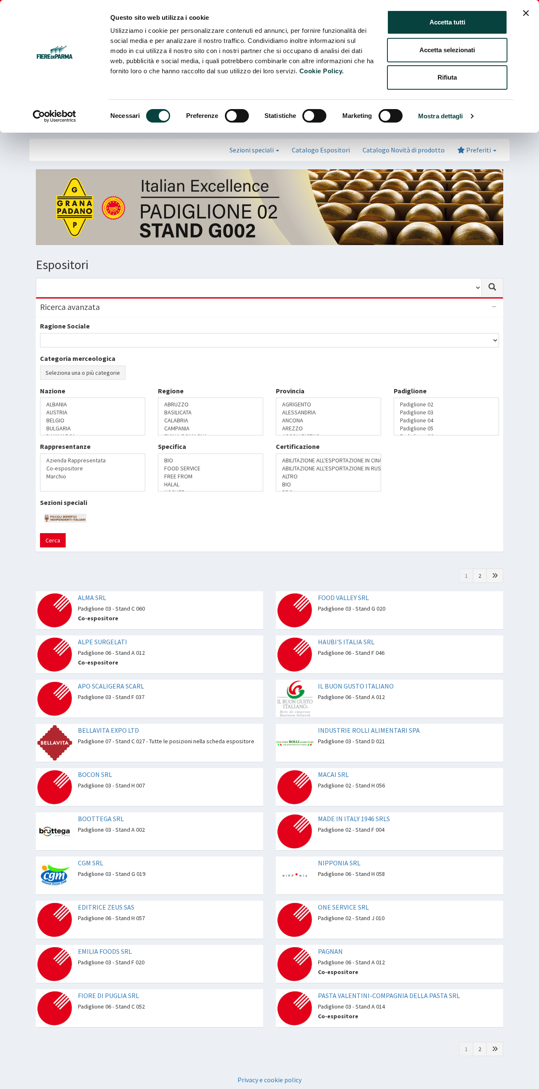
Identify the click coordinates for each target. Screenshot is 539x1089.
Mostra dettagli (440, 116)
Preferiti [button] (478, 150)
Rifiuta (447, 77)
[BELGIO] (92, 420)
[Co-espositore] (92, 468)
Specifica (172, 446)
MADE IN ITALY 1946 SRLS (354, 818)
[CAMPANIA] (210, 428)
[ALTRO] (328, 476)
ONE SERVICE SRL (343, 907)
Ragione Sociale (65, 326)
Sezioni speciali (63, 502)
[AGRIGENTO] (328, 404)
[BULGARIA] (92, 428)
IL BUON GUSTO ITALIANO (356, 686)
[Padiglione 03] (446, 412)
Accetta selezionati (447, 49)
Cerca (52, 540)
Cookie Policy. (321, 71)
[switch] (237, 116)
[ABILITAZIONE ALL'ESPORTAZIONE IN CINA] (328, 460)
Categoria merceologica (77, 358)
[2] (494, 576)
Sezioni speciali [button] (252, 150)
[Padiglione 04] (446, 420)
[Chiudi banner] (526, 13)
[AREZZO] (328, 428)
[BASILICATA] (210, 412)
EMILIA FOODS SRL (105, 951)
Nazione (52, 391)
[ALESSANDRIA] (328, 412)
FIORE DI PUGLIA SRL (108, 995)
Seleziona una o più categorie (82, 372)
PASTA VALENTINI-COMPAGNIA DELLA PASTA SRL (389, 995)
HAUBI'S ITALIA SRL (346, 642)
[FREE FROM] (210, 476)
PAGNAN (330, 951)
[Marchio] (92, 476)
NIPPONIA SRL (339, 863)
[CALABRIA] (210, 420)
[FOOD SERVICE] (210, 468)
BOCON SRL (95, 774)
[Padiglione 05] (446, 428)
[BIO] (210, 460)
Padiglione (410, 391)
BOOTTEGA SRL (101, 818)
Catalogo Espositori (321, 150)
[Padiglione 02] (446, 404)
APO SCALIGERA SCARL (111, 686)
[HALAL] (210, 484)
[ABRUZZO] (210, 404)
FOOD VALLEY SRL (343, 597)
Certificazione (298, 446)
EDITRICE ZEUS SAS (106, 907)
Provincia (290, 391)
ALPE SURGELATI (102, 642)
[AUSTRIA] (92, 412)
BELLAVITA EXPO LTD (108, 730)
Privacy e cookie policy (269, 1080)
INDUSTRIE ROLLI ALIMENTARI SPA (369, 730)
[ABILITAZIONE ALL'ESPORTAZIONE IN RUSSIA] (328, 468)
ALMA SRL (92, 597)
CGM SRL (90, 863)
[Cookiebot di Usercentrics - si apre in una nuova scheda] (54, 116)
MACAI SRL (333, 774)
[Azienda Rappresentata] (92, 460)
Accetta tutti (447, 22)
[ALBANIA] (92, 404)
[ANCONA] (328, 420)
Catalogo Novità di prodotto (404, 150)
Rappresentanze (65, 446)
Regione (171, 391)
